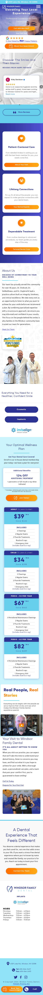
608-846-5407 (25, 969)
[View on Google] (8, 80)
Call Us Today (8, 781)
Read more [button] (10, 94)
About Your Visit (21, 165)
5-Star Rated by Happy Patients (21, 41)
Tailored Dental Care (21, 249)
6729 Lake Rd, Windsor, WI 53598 (23, 964)
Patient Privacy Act (21, 984)
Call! (35, 989)
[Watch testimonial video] (21, 725)
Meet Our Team (8, 329)
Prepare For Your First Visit (13, 785)
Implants (21, 896)
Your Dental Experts (21, 207)
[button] (1, 86)
